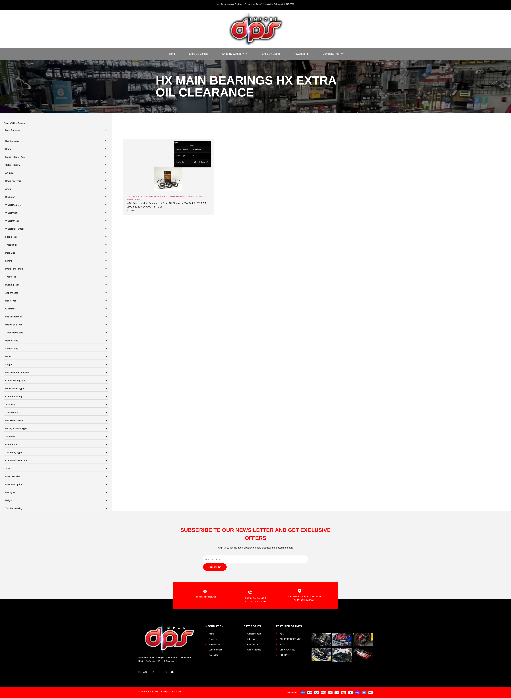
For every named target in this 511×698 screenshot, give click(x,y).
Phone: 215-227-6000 (255, 598)
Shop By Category (233, 53)
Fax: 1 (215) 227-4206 (255, 601)
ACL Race (164, 196)
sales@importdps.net (206, 597)
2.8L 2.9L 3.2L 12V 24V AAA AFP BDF (143, 196)
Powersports (301, 53)
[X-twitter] (154, 672)
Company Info (331, 53)
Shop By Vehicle (198, 53)
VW (138, 199)
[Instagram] (166, 672)
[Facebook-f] (160, 672)
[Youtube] (172, 672)
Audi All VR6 (174, 196)
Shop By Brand (271, 53)
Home (171, 53)
